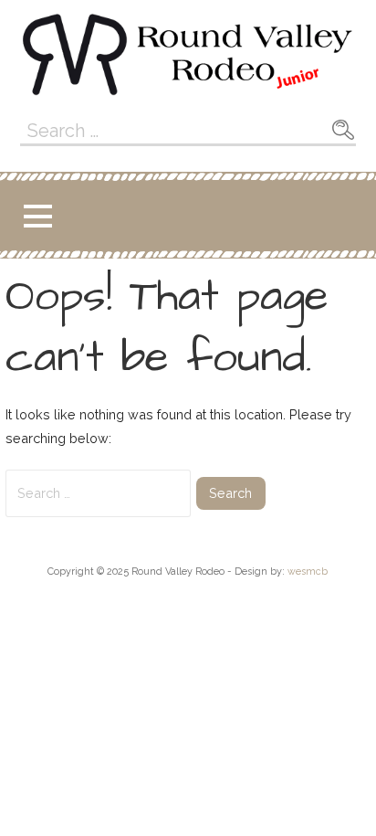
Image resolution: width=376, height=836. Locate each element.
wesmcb (307, 571)
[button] (37, 216)
